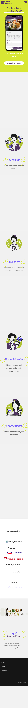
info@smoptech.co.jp (14, 587)
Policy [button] (3, 666)
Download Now (14, 63)
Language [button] (4, 670)
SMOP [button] (3, 662)
